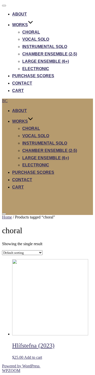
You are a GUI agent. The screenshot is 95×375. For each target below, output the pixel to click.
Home (7, 217)
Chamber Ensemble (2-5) (49, 54)
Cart (18, 90)
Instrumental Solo (44, 46)
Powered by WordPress (21, 366)
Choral (31, 32)
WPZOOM (11, 370)
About (19, 14)
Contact (22, 83)
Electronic (35, 69)
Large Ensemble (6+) (45, 61)
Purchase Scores (33, 76)
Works (20, 25)
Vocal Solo (35, 39)
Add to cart (33, 357)
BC (5, 101)
